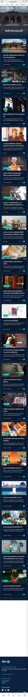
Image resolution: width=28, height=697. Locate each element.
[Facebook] (2, 690)
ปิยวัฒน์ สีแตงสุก (6, 359)
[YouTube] (8, 690)
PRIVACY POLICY (5, 674)
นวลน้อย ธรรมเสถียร (7, 182)
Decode (5, 153)
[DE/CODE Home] (10, 8)
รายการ (7, 4)
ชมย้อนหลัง (23, 4)
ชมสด (17, 4)
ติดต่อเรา (4, 683)
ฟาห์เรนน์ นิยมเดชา (7, 64)
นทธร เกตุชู (5, 212)
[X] (5, 690)
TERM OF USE (10, 674)
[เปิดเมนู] (2, 8)
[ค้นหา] (16, 8)
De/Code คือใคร (5, 681)
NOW (12, 4)
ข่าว (2, 4)
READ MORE (20, 64)
